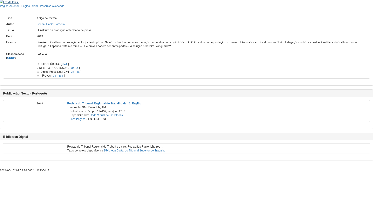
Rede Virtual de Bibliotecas (106, 115)
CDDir (11, 58)
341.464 (58, 75)
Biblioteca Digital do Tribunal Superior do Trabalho (135, 150)
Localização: (77, 119)
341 (65, 64)
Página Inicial (29, 6)
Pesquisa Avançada (52, 6)
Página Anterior (9, 6)
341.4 (74, 68)
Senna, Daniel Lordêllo (51, 24)
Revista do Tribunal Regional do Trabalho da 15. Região (104, 103)
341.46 (75, 72)
